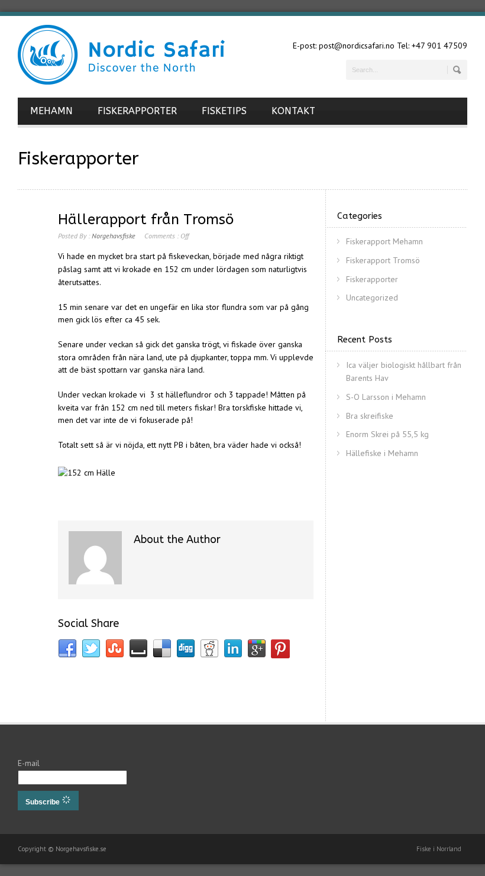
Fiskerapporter (372, 279)
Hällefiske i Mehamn (382, 453)
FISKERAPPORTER (137, 111)
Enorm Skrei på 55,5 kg (387, 434)
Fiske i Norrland (438, 849)
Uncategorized (372, 297)
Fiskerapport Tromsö (383, 260)
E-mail (29, 763)
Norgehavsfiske (113, 235)
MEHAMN (51, 111)
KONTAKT (293, 111)
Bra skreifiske (369, 415)
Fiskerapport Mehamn (384, 241)
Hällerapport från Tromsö (146, 219)
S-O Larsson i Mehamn (386, 397)
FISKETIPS (224, 111)
